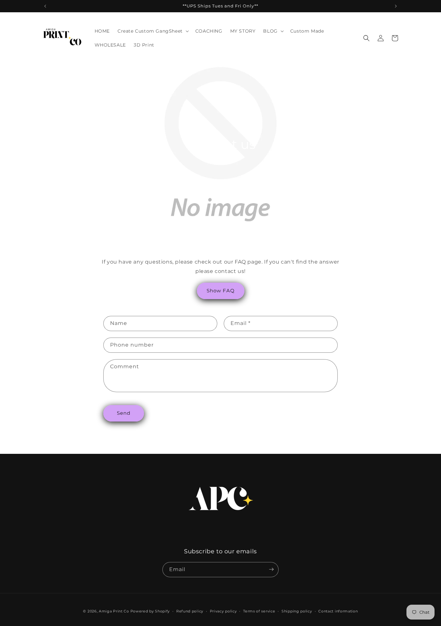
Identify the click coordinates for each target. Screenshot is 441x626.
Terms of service (259, 611)
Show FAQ (221, 290)
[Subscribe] (271, 569)
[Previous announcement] (45, 6)
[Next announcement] (396, 6)
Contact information (338, 611)
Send (123, 413)
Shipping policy (297, 611)
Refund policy (189, 611)
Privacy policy (223, 611)
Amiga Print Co (114, 611)
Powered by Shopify (150, 611)
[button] (152, 31)
